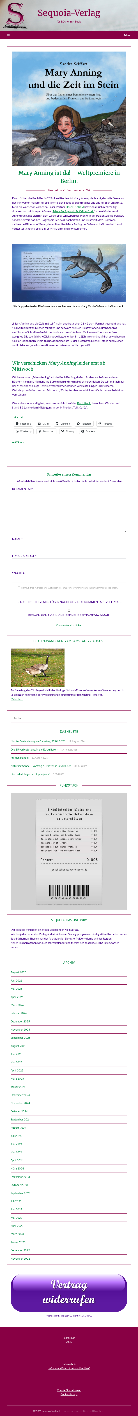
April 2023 (17, 1225)
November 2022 (20, 1258)
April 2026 (17, 996)
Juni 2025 (16, 1054)
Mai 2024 (16, 1152)
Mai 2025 (16, 1062)
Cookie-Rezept (69, 1394)
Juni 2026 (16, 980)
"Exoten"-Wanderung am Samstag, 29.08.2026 (38, 741)
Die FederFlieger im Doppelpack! (30, 774)
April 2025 (17, 1070)
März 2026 (17, 1005)
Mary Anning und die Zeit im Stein (73, 211)
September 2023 (20, 1193)
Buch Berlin (84, 403)
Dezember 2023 (20, 1176)
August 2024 (18, 1127)
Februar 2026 (19, 1013)
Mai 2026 (16, 988)
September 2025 (20, 1037)
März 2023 (17, 1233)
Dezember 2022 (20, 1250)
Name (17, 539)
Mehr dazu (17, 699)
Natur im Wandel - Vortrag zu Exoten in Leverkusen (41, 765)
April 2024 (17, 1160)
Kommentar (22, 489)
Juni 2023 (16, 1209)
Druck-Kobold (75, 206)
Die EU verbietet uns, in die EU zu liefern (34, 749)
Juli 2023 (16, 1201)
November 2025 (20, 1029)
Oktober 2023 (19, 1184)
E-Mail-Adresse (24, 555)
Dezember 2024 (20, 1095)
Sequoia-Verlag (69, 12)
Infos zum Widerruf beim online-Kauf (69, 1368)
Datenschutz (69, 1364)
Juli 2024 (16, 1135)
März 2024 (17, 1168)
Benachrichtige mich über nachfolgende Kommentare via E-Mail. (69, 601)
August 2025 (18, 1045)
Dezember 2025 (20, 1021)
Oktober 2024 (19, 1111)
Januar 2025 (18, 1086)
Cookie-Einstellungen (69, 1390)
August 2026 (18, 972)
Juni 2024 (16, 1144)
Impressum (69, 1337)
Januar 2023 (18, 1242)
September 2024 (20, 1119)
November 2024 (20, 1103)
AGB (69, 1341)
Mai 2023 (16, 1217)
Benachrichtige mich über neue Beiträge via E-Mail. (69, 615)
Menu (127, 35)
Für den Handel (20, 757)
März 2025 (17, 1078)
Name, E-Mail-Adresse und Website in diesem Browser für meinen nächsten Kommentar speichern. (69, 587)
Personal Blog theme (94, 1410)
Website (18, 572)
